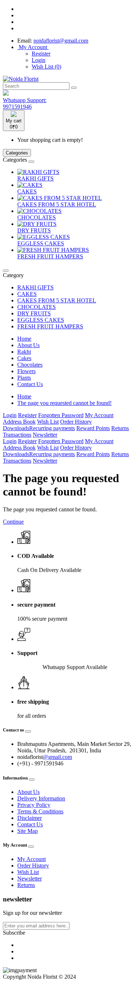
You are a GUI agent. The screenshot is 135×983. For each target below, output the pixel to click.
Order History (76, 422)
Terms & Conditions (40, 811)
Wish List (48, 422)
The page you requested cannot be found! (64, 403)
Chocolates (29, 365)
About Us (28, 345)
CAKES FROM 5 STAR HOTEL (56, 204)
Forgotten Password (61, 415)
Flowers (26, 371)
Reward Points (93, 428)
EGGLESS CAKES (40, 243)
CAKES (27, 191)
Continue (13, 522)
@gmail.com (57, 757)
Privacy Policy (33, 805)
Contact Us (30, 384)
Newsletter (45, 435)
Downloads (16, 428)
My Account (99, 415)
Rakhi (24, 352)
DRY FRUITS (34, 230)
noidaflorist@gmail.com (60, 41)
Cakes (24, 358)
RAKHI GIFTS (35, 178)
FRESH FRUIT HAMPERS (50, 256)
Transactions (17, 435)
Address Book (19, 422)
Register (41, 54)
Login (38, 60)
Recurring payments (52, 428)
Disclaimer (29, 818)
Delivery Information (41, 798)
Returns (120, 428)
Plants (24, 378)
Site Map (27, 831)
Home (24, 339)
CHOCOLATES (36, 217)
